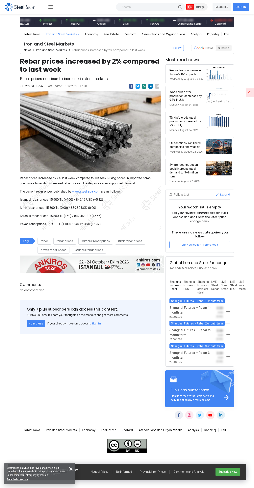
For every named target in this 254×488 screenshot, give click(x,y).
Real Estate (111, 34)
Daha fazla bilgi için (17, 479)
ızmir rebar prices (130, 241)
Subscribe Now (227, 471)
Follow (177, 48)
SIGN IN (241, 7)
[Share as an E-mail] (157, 86)
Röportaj (213, 34)
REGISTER (222, 7)
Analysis (196, 34)
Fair (226, 34)
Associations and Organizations (163, 34)
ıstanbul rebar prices (89, 250)
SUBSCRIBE (36, 323)
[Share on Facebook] (131, 86)
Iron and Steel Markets (61, 34)
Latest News (32, 34)
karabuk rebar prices (96, 241)
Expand (224, 195)
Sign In (96, 323)
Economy (91, 34)
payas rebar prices (53, 250)
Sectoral (130, 34)
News (27, 50)
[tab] (176, 285)
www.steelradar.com (86, 191)
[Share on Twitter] (138, 86)
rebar (44, 241)
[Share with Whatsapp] (144, 86)
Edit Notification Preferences (200, 245)
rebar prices (65, 241)
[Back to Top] (250, 92)
